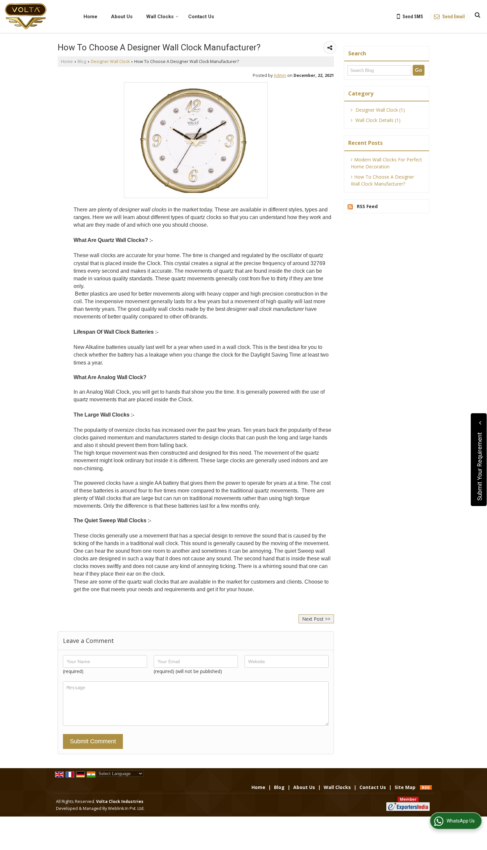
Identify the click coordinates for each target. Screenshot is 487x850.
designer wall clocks (142, 209)
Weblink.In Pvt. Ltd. (126, 808)
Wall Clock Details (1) (377, 120)
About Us (122, 17)
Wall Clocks (160, 17)
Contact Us (201, 17)
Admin (280, 75)
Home (90, 17)
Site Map (405, 787)
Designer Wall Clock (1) (379, 110)
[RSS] (426, 787)
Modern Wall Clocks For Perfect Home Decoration (386, 163)
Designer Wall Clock (110, 61)
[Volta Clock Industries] (26, 16)
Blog (82, 61)
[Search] (476, 14)
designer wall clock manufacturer (265, 309)
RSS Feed (367, 206)
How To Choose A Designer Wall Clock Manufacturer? (382, 180)
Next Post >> (316, 619)
